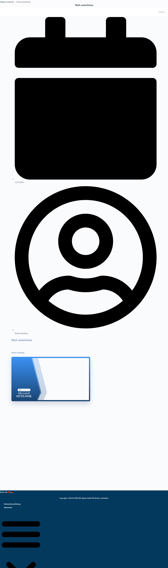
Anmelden (161, 12)
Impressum (8, 507)
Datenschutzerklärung (12, 504)
